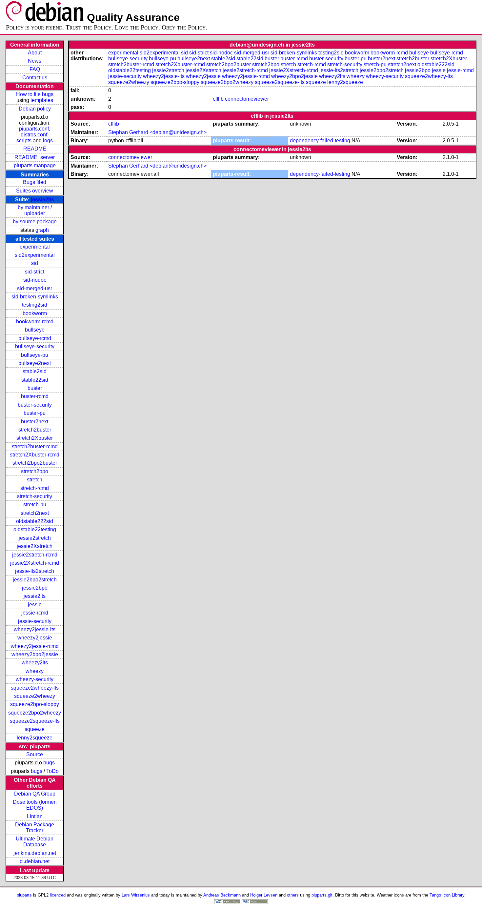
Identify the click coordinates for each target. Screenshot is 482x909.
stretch (34, 479)
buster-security (35, 405)
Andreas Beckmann (222, 895)
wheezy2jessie (34, 637)
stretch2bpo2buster (34, 463)
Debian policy (35, 108)
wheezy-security (34, 679)
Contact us (34, 77)
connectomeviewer (247, 99)
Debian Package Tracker (34, 827)
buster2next (34, 421)
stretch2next (35, 513)
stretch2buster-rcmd (35, 446)
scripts (23, 140)
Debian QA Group (34, 794)
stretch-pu (34, 504)
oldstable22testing (34, 529)
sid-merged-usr (34, 288)
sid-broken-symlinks (34, 296)
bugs (49, 762)
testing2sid (34, 305)
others (293, 895)
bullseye (35, 330)
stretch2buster (34, 430)
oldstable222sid (34, 521)
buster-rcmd (35, 396)
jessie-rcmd (34, 613)
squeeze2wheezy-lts (35, 688)
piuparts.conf (34, 128)
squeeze (35, 729)
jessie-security (34, 621)
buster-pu (35, 413)
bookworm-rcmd (34, 321)
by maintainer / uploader (35, 210)
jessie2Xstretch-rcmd (34, 563)
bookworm (35, 313)
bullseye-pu (34, 355)
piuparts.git (321, 895)
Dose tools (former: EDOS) (35, 805)
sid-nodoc (34, 280)
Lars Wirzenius (136, 895)
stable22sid (34, 380)
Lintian (35, 816)
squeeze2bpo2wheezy (34, 713)
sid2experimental (35, 255)
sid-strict (34, 271)
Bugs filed (34, 182)
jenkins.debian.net (34, 853)
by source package (35, 221)
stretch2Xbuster (34, 438)
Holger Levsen (263, 895)
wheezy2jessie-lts (34, 629)
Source (34, 754)
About (35, 52)
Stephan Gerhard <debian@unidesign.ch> (157, 132)
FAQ (35, 69)
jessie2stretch (35, 538)
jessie (35, 604)
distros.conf (34, 134)
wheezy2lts (35, 662)
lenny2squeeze (34, 737)
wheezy (35, 671)
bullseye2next (34, 363)
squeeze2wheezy (34, 696)
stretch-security (34, 496)
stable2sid (35, 371)
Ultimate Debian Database (34, 841)
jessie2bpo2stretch (35, 579)
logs (48, 140)
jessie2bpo (35, 588)
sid (34, 263)
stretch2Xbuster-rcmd (34, 454)
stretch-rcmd (34, 488)
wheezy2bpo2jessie (34, 654)
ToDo (52, 771)
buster (35, 388)
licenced (58, 895)
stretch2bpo (34, 471)
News (34, 61)
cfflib (218, 99)
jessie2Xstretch (34, 546)
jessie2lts (42, 199)
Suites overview (34, 190)
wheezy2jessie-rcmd (35, 646)
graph (42, 230)
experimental (35, 247)
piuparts (24, 895)
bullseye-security (34, 346)
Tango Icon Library (447, 895)
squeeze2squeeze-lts (35, 721)
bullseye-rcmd (34, 338)
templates (41, 100)
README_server (34, 157)
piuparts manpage (35, 165)
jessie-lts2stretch (34, 571)
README (34, 149)
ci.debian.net (35, 861)
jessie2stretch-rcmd (34, 554)
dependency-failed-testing (320, 140)
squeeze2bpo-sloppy (34, 704)
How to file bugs (34, 94)
